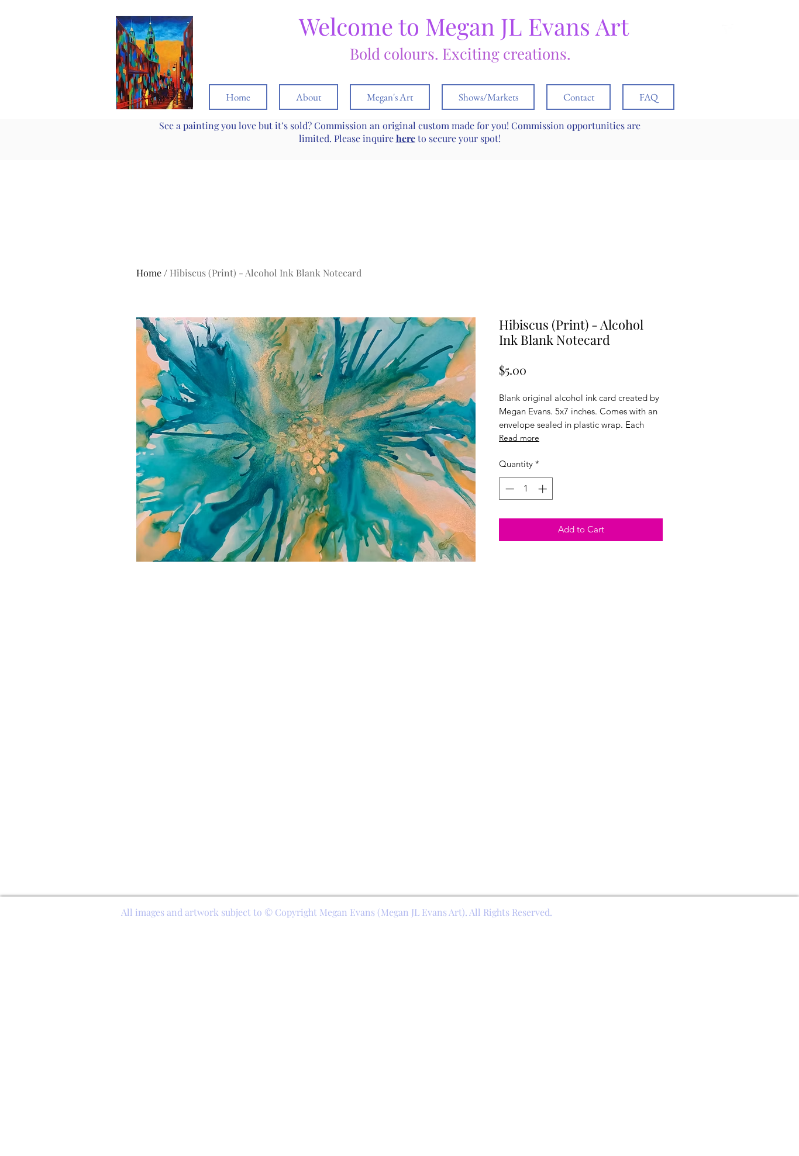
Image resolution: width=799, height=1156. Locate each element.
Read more (519, 437)
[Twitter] (728, 30)
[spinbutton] (526, 489)
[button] (745, 30)
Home (148, 272)
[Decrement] (508, 489)
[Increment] (544, 489)
